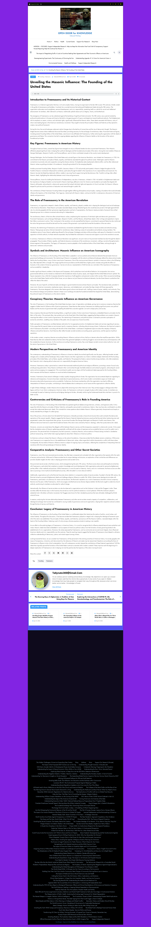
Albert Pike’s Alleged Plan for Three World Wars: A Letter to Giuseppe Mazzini (105, 616)
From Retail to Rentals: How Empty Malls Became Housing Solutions (75, 860)
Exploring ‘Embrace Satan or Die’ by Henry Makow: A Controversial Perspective (75, 828)
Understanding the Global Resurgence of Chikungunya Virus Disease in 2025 (75, 867)
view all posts (56, 587)
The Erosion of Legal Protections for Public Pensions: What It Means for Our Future (75, 842)
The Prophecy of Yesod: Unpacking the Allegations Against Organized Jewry (94, 865)
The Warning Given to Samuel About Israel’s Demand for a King (52, 790)
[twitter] (49, 553)
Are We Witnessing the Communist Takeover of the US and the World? (56, 810)
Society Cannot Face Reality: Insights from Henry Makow (93, 824)
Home (49, 42)
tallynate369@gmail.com (60, 77)
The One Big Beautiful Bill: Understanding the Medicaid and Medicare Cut (75, 880)
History (33, 77)
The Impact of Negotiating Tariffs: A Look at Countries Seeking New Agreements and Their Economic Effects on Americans (72, 53)
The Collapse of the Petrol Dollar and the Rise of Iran (101, 787)
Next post (80, 594)
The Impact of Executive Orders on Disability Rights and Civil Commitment (75, 846)
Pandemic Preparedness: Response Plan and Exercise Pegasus (51, 865)
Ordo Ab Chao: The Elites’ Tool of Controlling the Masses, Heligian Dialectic (75, 794)
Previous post (70, 594)
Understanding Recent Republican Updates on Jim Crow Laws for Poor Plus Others (75, 785)
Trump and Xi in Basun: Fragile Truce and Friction (101, 849)
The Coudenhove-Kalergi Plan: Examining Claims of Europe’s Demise (75, 806)
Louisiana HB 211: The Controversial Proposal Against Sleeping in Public (75, 783)
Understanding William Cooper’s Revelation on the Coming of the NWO (57, 796)
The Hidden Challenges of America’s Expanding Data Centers (54, 762)
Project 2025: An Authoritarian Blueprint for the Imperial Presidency (90, 826)
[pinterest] (62, 553)
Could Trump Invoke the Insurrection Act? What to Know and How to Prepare (54, 833)
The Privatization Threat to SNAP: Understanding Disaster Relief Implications (95, 896)
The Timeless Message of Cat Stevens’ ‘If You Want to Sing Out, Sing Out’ (94, 821)
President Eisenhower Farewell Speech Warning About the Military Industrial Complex (60, 803)
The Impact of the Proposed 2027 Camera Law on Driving (59, 765)
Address (83, 762)
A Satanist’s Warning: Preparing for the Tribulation (98, 767)
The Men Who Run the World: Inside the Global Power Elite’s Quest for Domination (59, 862)
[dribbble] (116, 4)
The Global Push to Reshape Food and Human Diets (101, 908)
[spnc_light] (119, 52)
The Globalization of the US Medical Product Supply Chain (54, 851)
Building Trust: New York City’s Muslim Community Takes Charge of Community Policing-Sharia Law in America (75, 871)
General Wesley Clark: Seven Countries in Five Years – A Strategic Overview (75, 815)
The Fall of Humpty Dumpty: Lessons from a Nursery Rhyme (97, 810)
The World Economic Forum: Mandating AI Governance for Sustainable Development (75, 903)
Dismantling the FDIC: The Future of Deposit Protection (94, 819)
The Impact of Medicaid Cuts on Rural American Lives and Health (75, 874)
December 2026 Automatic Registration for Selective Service (55, 792)
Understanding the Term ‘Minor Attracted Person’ (98, 769)
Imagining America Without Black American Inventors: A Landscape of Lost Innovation (59, 849)
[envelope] (58, 553)
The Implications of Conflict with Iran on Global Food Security (94, 792)
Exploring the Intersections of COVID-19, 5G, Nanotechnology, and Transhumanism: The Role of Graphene (95, 598)
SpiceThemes (92, 922)
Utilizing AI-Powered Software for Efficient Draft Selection (75, 778)
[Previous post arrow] (30, 597)
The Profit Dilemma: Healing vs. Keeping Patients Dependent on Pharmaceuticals (75, 887)
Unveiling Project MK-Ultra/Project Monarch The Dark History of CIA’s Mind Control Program (42, 616)
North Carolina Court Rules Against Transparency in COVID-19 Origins (56, 817)
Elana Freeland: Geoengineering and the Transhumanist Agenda (99, 833)
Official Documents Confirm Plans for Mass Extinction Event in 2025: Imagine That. (64, 919)
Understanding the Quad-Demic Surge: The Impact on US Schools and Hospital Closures (75, 858)
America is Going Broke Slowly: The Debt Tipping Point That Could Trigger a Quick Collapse (75, 899)
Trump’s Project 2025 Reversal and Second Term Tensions (75, 915)
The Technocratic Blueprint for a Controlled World (100, 862)
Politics (56, 42)
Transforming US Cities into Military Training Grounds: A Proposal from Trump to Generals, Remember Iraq (74, 912)
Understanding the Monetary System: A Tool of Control (96, 774)
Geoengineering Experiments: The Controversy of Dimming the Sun (54, 58)
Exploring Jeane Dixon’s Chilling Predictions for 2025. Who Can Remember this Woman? (75, 835)
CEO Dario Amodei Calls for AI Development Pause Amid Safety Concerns (59, 767)
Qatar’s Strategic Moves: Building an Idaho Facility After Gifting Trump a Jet (75, 905)
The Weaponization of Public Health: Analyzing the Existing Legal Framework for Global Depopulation (75, 894)
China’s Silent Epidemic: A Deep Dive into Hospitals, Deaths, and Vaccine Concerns (75, 878)
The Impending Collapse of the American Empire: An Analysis (72, 616)
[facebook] (45, 553)
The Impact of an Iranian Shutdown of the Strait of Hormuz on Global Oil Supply (57, 812)
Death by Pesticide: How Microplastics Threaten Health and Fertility (75, 890)
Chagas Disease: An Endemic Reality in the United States (57, 824)
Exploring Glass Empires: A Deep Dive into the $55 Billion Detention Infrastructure (75, 771)
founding (42, 77)
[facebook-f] (110, 4)
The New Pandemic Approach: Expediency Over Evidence (97, 817)
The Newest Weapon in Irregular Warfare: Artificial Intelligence (51, 896)
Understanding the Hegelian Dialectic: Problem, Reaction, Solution (57, 774)
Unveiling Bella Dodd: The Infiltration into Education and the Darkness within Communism (75, 781)
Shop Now (95, 42)
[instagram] (118, 4)
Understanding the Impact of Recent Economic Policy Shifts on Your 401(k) (59, 769)
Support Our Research (83, 42)
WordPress (73, 922)
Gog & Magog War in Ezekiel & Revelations (102, 803)
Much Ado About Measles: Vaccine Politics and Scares (75, 910)
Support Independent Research (87, 63)
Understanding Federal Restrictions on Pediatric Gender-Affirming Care (75, 853)
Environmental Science (55, 63)
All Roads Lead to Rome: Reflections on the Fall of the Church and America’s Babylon (58, 787)
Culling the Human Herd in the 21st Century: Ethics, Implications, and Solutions (75, 876)
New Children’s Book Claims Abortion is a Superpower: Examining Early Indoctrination (75, 856)
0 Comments (82, 77)
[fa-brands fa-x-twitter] (113, 4)
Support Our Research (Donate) (104, 762)
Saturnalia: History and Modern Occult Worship (100, 901)
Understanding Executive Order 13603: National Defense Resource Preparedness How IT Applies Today (75, 801)
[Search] (114, 53)
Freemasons (47, 77)
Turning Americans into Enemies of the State (92, 799)
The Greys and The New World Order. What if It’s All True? (57, 819)
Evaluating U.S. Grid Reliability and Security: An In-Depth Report (94, 851)
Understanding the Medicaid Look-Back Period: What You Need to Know (95, 790)
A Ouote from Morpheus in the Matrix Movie (53, 826)
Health (62, 42)
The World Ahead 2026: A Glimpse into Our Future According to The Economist (75, 869)
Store (90, 762)
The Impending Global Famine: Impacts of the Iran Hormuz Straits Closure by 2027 (94, 776)
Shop (76, 762)
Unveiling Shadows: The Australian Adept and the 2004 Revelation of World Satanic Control (75, 917)
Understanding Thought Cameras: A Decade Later (93, 765)
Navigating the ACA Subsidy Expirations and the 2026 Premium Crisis (75, 844)
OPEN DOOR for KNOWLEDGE (75, 33)
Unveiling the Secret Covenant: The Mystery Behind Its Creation (52, 821)
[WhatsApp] (67, 553)
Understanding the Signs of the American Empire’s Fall (60, 799)
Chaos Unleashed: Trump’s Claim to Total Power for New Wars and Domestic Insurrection (75, 837)
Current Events (70, 42)
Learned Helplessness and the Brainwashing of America (100, 812)
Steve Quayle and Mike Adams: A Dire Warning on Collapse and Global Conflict (59, 901)
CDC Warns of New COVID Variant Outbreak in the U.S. (97, 796)
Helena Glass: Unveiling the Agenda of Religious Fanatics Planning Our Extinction (75, 840)
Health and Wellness (70, 63)
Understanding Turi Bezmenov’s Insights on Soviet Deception (49, 776)
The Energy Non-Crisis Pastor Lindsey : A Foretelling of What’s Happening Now (75, 808)
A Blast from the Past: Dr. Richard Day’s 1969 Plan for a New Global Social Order (75, 831)
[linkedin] (53, 553)
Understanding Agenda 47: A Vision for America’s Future (92, 58)
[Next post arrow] (120, 597)
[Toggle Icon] (30, 52)
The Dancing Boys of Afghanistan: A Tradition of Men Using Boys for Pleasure (54, 598)
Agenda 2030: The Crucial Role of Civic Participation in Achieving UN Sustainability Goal (75, 883)
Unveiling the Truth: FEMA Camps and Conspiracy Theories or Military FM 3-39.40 (58, 908)
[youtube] (121, 4)
